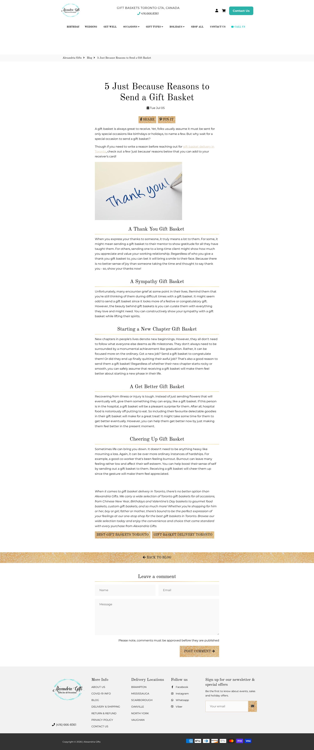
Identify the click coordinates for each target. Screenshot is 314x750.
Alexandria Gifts (72, 58)
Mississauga (140, 693)
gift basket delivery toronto (183, 534)
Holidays (176, 27)
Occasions (130, 27)
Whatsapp (182, 700)
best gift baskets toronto (123, 534)
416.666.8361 (150, 13)
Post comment (198, 651)
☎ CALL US (238, 27)
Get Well (110, 27)
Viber (178, 706)
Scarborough (141, 700)
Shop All (197, 27)
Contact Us (241, 11)
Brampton (138, 687)
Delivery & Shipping (105, 706)
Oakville (137, 706)
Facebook (181, 687)
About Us (98, 687)
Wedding (91, 27)
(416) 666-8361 (65, 724)
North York (140, 713)
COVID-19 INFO (101, 693)
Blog (89, 58)
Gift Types (154, 27)
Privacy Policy (102, 719)
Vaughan (137, 719)
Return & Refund (103, 713)
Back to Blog (158, 557)
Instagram (182, 693)
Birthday (73, 27)
